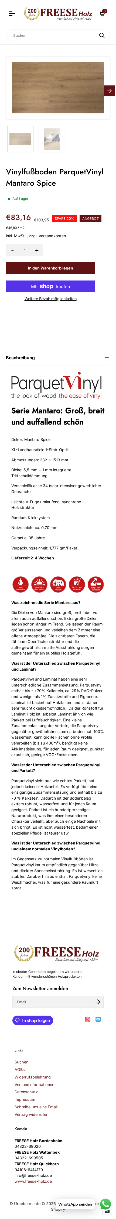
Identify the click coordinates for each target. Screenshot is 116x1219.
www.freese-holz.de (33, 1181)
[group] (20, 139)
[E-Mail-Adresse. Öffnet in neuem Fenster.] (98, 1019)
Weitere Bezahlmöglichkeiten (51, 298)
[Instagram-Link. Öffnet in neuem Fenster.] (87, 1019)
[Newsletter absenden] (98, 1002)
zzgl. (33, 235)
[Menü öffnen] (12, 14)
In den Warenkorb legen (50, 268)
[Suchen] (102, 35)
